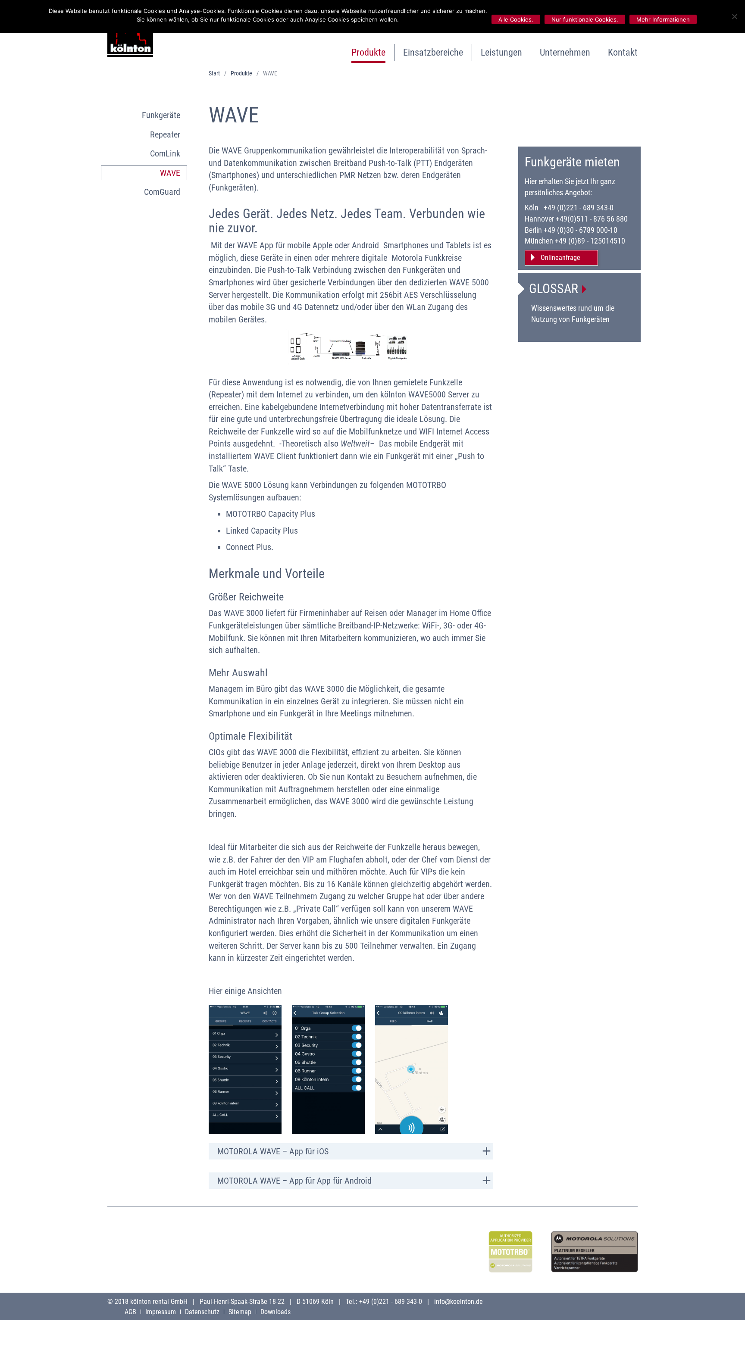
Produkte (368, 52)
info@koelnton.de (458, 1301)
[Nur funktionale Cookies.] (734, 16)
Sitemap (240, 1312)
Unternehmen (565, 52)
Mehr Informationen (663, 19)
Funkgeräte (161, 115)
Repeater (165, 134)
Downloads (275, 1312)
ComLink (165, 153)
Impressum (160, 1312)
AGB (130, 1312)
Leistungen (501, 52)
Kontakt (623, 52)
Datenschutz (202, 1312)
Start (214, 73)
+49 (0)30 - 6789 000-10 (580, 229)
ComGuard (162, 192)
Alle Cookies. (515, 19)
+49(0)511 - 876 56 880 (592, 218)
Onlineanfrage (560, 257)
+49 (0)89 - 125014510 (590, 240)
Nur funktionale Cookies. (584, 19)
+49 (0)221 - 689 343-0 (579, 207)
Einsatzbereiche (433, 52)
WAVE (170, 173)
